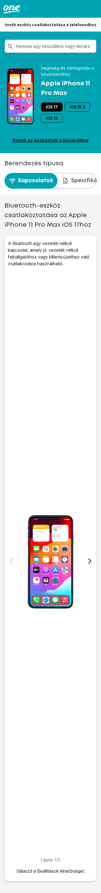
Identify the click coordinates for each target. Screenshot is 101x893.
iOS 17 (52, 106)
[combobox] (55, 46)
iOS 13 (52, 118)
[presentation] (50, 181)
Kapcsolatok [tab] (35, 180)
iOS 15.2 (77, 106)
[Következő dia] (89, 561)
